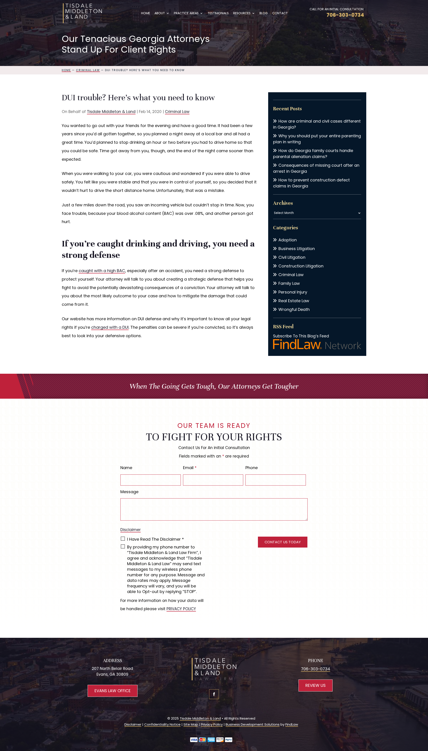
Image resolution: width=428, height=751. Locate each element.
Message (129, 492)
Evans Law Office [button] (113, 691)
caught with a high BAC (102, 270)
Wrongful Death (294, 309)
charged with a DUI (110, 327)
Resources (242, 13)
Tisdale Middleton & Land (111, 111)
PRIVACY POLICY (181, 608)
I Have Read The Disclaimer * (155, 539)
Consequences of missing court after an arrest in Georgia (316, 168)
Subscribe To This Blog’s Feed (301, 336)
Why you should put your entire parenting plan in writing (317, 139)
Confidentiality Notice (162, 724)
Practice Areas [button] (186, 13)
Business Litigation (296, 248)
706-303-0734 (345, 15)
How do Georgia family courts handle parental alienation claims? (313, 153)
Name (126, 467)
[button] (423, 718)
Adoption (287, 240)
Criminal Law (177, 111)
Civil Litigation (291, 257)
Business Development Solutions (253, 724)
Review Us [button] (315, 685)
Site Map (190, 724)
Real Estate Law (293, 301)
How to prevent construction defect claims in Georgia (311, 183)
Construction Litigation (300, 266)
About (159, 13)
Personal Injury (292, 292)
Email (190, 467)
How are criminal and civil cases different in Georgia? (317, 124)
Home (145, 13)
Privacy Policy (212, 724)
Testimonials (218, 13)
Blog (263, 13)
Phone (251, 467)
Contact (280, 13)
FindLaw (291, 724)
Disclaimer (130, 529)
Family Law (289, 283)
